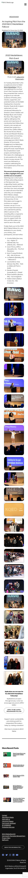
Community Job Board (9, 823)
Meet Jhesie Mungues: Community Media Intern (19, 754)
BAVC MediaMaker (10, 87)
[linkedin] (13, 855)
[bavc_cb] (8, 2)
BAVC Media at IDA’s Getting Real (18, 775)
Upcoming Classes (7, 821)
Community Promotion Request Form (13, 836)
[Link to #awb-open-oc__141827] (25, 4)
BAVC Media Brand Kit (8, 834)
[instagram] (10, 855)
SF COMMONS (6, 825)
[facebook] (3, 855)
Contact (4, 815)
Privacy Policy (6, 838)
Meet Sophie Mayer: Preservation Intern (18, 765)
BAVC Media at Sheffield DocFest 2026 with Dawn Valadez (18, 787)
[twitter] (7, 855)
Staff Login (5, 840)
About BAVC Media (8, 817)
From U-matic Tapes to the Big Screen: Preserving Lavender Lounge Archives (19, 800)
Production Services (8, 827)
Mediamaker (14, 17)
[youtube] (17, 855)
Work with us (6, 819)
